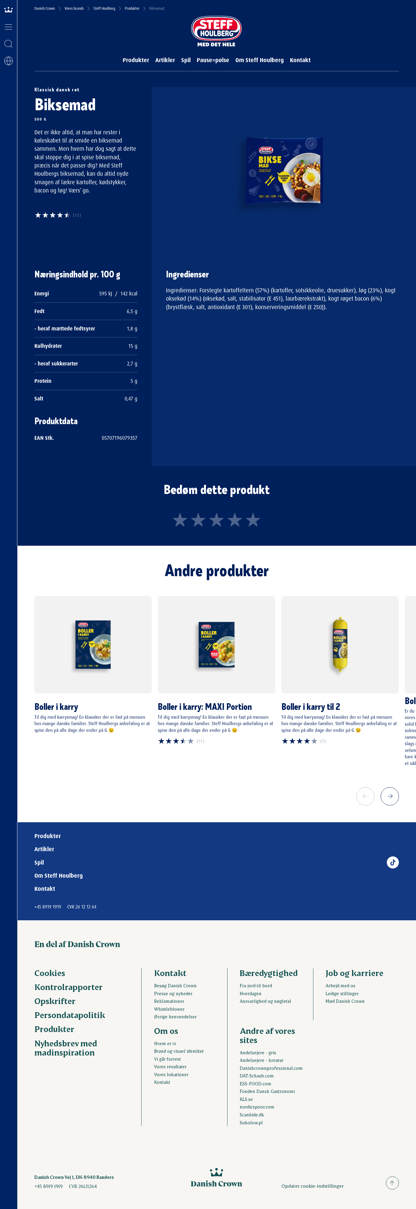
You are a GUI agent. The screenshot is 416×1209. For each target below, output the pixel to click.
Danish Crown (44, 8)
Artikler (165, 60)
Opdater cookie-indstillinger (312, 1186)
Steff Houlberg (104, 8)
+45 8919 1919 (47, 907)
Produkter (132, 8)
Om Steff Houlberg (259, 60)
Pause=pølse (213, 60)
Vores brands (74, 8)
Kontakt (300, 60)
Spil (186, 60)
